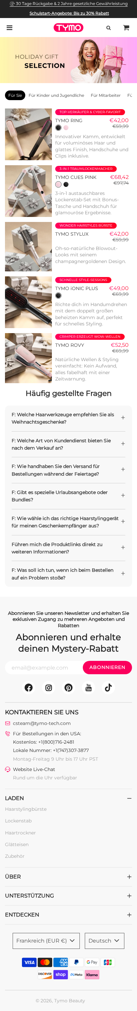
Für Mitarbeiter (106, 95)
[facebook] (28, 687)
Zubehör (15, 856)
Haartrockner (20, 833)
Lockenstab (18, 821)
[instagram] (48, 687)
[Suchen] (108, 28)
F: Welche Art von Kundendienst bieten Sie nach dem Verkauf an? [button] (61, 444)
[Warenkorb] (126, 27)
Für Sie (15, 95)
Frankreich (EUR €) (42, 941)
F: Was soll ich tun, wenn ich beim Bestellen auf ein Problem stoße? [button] (62, 573)
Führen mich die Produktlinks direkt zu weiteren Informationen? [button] (57, 548)
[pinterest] (68, 687)
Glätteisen (17, 844)
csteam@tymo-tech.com (42, 723)
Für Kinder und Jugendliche (56, 95)
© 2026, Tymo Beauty (60, 1001)
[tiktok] (108, 687)
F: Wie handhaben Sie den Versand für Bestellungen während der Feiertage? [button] (56, 470)
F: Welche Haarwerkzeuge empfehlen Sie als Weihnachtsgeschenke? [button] (63, 418)
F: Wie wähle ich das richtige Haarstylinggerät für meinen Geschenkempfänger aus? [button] (65, 522)
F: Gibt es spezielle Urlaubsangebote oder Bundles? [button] (60, 496)
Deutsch (100, 941)
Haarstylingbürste (26, 809)
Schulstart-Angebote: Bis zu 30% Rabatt (69, 13)
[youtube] (88, 687)
